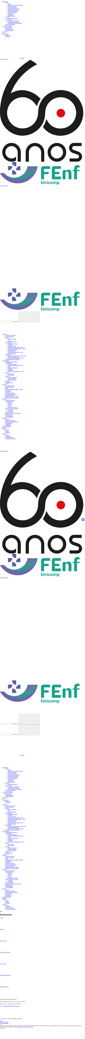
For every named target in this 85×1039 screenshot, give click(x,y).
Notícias (7, 431)
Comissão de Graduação (10, 335)
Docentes (7, 381)
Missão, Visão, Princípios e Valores (15, 5)
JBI (3, 32)
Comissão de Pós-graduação (11, 361)
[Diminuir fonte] (30, 47)
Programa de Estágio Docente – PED (16, 371)
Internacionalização (7, 426)
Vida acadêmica (8, 342)
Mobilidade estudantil (12, 349)
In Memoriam (8, 425)
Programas (10, 403)
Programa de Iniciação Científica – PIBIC (16, 348)
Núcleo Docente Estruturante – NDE (15, 358)
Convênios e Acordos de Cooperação (13, 413)
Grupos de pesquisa (12, 379)
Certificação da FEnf (12, 7)
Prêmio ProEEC (8, 414)
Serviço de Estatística (9, 395)
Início (1, 911)
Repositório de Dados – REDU (11, 396)
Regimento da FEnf (12, 6)
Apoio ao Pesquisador (10, 393)
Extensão (5, 399)
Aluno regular (11, 373)
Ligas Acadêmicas (9, 417)
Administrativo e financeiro (13, 22)
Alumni (4, 427)
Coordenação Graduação (10, 438)
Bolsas (9, 366)
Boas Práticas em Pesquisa (10, 394)
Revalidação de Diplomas (13, 357)
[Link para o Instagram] (30, 331)
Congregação (8, 28)
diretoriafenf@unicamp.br (14, 1006)
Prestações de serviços (12, 407)
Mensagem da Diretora (13, 18)
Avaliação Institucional (13, 11)
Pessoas (4, 418)
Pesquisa (4, 384)
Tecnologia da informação (13, 20)
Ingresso (7, 337)
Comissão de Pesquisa (10, 385)
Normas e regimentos (12, 364)
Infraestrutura (11, 14)
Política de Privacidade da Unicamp (25, 1026)
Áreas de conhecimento (10, 24)
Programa (7, 376)
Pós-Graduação (6, 360)
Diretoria (7, 17)
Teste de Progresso (12, 353)
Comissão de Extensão (10, 400)
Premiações (7, 432)
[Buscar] (10, 713)
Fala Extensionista (9, 415)
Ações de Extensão (9, 401)
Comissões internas (9, 30)
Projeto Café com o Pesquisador (12, 397)
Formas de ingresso (12, 339)
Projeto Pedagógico (9, 336)
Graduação (5, 334)
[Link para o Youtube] (50, 331)
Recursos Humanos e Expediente (15, 23)
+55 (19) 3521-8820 (4, 1006)
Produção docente (9, 382)
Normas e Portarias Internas (14, 8)
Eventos (9, 406)
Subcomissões (8, 354)
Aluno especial (11, 375)
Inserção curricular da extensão (11, 408)
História (9, 4)
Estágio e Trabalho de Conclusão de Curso (17, 355)
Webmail (7, 35)
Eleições (4, 433)
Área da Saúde (8, 25)
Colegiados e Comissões (8, 26)
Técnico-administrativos (10, 420)
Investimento (10, 411)
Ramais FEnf (8, 36)
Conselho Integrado (9, 29)
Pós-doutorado (8, 390)
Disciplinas (10, 345)
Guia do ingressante (12, 341)
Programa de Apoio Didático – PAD (15, 347)
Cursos (9, 405)
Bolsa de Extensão (9, 412)
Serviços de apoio (11, 351)
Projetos (9, 402)
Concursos (5, 31)
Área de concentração (12, 377)
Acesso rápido (6, 34)
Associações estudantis (13, 343)
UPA (9, 340)
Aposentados (8, 424)
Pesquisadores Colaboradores (11, 421)
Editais (6, 388)
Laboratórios (8, 391)
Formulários (10, 370)
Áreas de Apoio (8, 19)
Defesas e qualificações (13, 367)
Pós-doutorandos (8, 423)
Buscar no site (15, 321)
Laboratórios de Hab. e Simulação (12, 359)
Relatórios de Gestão (12, 12)
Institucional (5, 1)
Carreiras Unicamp (12, 346)
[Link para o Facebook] (10, 331)
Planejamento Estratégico (13, 10)
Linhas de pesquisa (12, 378)
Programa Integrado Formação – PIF (15, 352)
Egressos (7, 383)
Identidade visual (11, 16)
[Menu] (10, 450)
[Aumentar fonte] (10, 47)
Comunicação (11, 13)
